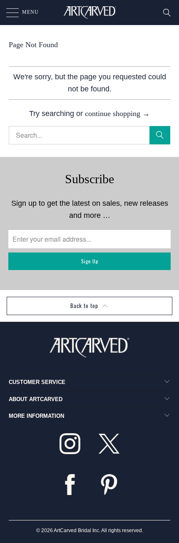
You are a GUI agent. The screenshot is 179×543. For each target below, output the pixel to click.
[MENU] (8, 12)
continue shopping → (117, 113)
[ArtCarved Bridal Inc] (89, 12)
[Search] (167, 12)
